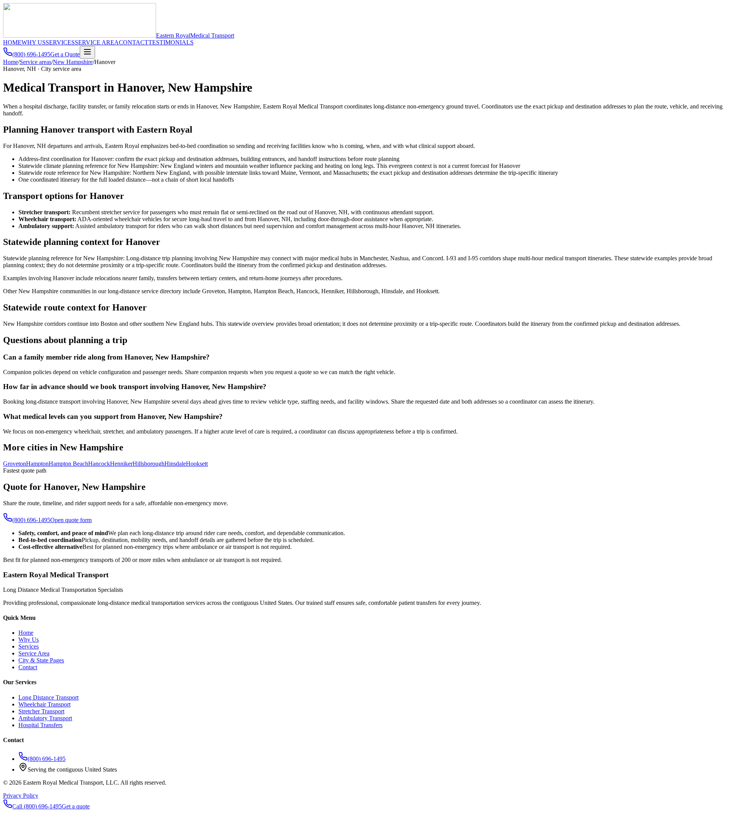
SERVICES (60, 42)
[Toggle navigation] (87, 52)
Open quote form (71, 520)
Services (28, 646)
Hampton (37, 463)
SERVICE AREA (97, 42)
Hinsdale (175, 463)
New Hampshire (73, 62)
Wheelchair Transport (44, 704)
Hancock (99, 463)
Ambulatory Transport (45, 718)
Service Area (33, 653)
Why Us (28, 639)
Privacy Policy (20, 795)
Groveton (14, 463)
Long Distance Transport (48, 697)
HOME (12, 42)
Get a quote (76, 806)
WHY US (33, 42)
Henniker (121, 463)
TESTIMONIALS (171, 42)
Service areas (35, 62)
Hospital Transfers (40, 725)
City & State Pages (41, 660)
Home (10, 62)
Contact (27, 667)
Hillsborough (148, 463)
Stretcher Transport (41, 711)
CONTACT (133, 42)
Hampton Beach (68, 463)
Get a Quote (65, 54)
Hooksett (197, 463)
